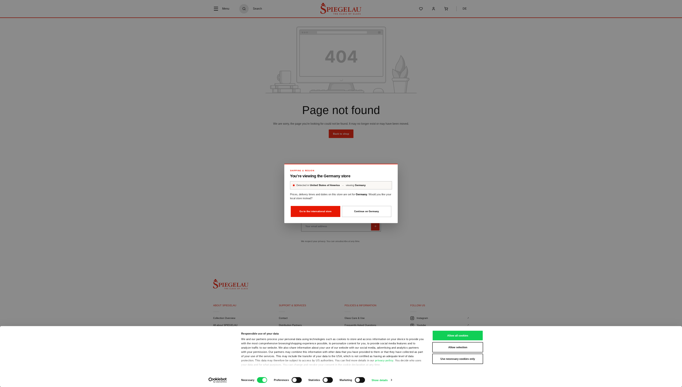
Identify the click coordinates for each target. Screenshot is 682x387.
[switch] (297, 380)
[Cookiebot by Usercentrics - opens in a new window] (217, 380)
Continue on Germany (366, 211)
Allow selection (457, 347)
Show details (380, 379)
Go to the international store (315, 211)
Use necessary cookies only (457, 358)
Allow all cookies (457, 335)
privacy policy (384, 360)
